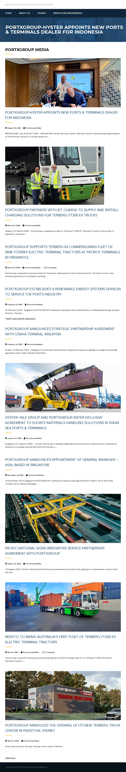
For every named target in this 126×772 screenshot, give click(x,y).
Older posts (10, 758)
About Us (24, 13)
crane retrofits (18, 318)
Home (8, 13)
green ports (30, 318)
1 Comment (52, 268)
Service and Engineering (67, 13)
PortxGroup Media (33, 128)
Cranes (41, 13)
